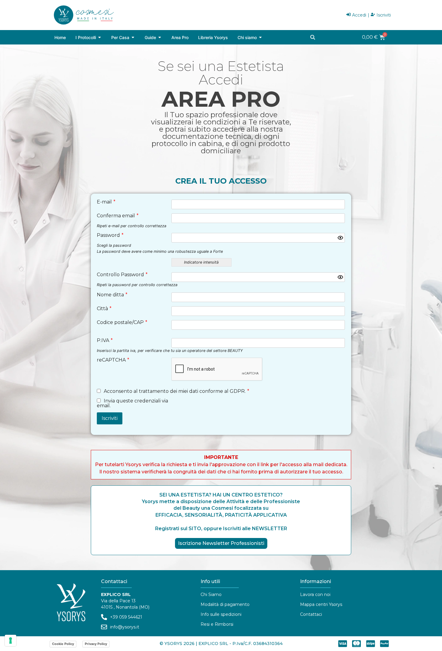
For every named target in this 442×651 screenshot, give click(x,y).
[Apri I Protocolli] (99, 37)
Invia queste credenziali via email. (132, 403)
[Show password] (340, 237)
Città (104, 308)
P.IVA (105, 340)
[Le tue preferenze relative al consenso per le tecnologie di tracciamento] (10, 640)
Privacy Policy (96, 644)
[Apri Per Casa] (133, 37)
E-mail (106, 202)
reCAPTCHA (113, 360)
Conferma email (118, 215)
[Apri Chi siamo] (260, 37)
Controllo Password (122, 274)
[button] (312, 37)
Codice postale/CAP (122, 322)
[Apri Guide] (160, 37)
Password (110, 235)
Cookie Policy (63, 644)
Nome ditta (112, 294)
